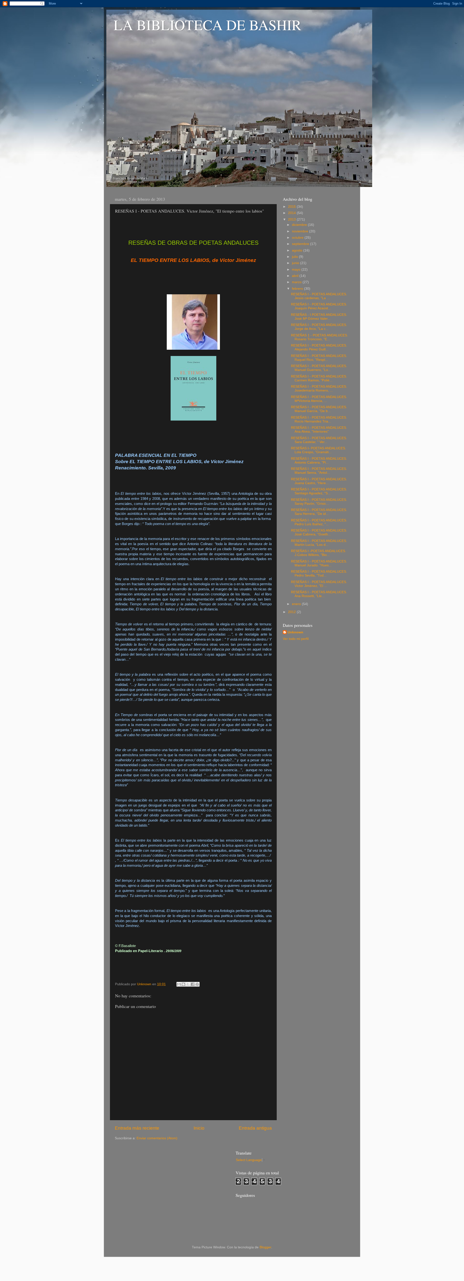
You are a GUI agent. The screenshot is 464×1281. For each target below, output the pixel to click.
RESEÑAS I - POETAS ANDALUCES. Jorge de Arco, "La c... (319, 327)
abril (295, 276)
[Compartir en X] (188, 984)
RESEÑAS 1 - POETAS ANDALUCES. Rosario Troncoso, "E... (319, 337)
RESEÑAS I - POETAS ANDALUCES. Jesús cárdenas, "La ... (319, 296)
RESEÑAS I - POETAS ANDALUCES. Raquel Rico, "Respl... (319, 358)
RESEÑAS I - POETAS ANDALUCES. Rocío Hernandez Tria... (319, 419)
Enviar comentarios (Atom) (157, 1138)
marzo (297, 282)
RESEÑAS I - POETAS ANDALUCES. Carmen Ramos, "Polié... (319, 378)
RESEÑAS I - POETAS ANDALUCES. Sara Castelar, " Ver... (319, 440)
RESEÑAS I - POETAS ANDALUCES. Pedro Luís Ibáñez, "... (319, 522)
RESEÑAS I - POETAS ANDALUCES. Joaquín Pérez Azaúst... (319, 306)
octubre (298, 237)
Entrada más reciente (137, 1128)
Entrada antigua (255, 1128)
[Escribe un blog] (183, 984)
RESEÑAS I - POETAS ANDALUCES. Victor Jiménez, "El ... (319, 584)
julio (295, 257)
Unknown (295, 632)
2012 (292, 612)
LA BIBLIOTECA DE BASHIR (207, 24)
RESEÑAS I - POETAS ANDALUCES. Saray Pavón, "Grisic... (319, 501)
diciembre (300, 225)
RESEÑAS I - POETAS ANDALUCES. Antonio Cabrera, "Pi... (319, 460)
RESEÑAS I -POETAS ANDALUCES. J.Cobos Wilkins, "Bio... (318, 553)
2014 (292, 213)
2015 (292, 206)
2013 (292, 219)
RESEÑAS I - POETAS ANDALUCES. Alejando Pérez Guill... (319, 347)
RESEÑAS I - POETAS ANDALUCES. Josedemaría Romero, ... (319, 388)
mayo (296, 269)
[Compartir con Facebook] (192, 984)
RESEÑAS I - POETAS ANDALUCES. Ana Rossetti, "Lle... (319, 594)
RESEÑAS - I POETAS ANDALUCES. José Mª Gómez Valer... (319, 316)
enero (297, 604)
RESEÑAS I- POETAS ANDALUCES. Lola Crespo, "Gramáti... (318, 450)
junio (296, 263)
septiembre (301, 244)
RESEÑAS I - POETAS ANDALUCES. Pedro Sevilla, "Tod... (319, 573)
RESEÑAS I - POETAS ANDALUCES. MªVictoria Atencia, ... (319, 399)
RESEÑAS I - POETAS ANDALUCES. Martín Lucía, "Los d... (319, 543)
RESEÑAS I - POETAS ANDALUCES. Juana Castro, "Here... (319, 481)
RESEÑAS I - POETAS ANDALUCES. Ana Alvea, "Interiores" (319, 429)
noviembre (300, 231)
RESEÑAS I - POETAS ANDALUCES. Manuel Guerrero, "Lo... (319, 368)
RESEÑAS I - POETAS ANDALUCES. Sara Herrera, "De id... (319, 512)
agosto (297, 250)
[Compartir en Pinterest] (197, 984)
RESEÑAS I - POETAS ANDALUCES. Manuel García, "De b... (319, 409)
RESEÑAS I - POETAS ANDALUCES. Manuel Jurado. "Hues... (319, 563)
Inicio (199, 1128)
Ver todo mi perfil (296, 639)
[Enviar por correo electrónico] (178, 984)
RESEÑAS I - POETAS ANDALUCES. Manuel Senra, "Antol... (319, 470)
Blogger (265, 1247)
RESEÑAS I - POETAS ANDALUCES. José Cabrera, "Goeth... (319, 532)
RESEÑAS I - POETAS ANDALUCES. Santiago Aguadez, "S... (319, 491)
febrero (298, 288)
